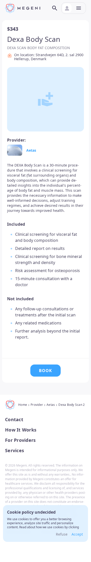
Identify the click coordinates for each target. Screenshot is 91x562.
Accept (77, 534)
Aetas (31, 150)
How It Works (20, 430)
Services (14, 450)
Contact (14, 419)
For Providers (20, 440)
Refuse (61, 534)
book (45, 370)
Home (22, 405)
